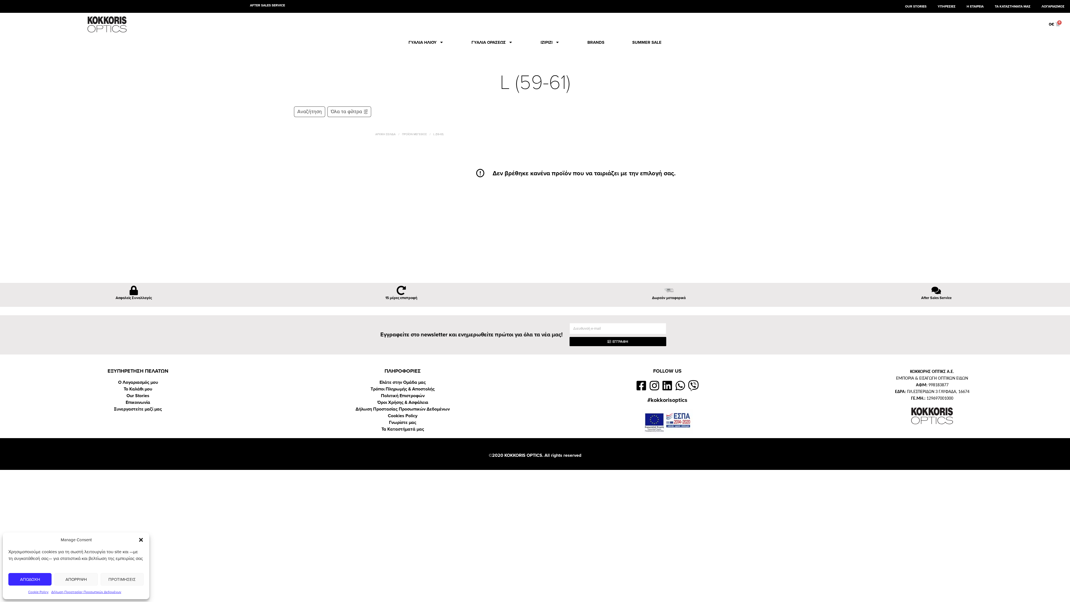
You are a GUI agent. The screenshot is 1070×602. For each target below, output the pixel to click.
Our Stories (138, 396)
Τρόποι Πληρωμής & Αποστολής (403, 389)
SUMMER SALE (647, 42)
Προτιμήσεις (122, 579)
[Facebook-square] (641, 385)
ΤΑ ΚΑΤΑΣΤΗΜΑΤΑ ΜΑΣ (1012, 6)
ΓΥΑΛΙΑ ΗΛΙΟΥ (422, 42)
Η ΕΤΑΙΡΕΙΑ (975, 6)
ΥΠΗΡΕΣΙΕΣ (946, 6)
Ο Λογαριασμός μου (138, 382)
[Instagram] (654, 385)
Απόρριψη (76, 579)
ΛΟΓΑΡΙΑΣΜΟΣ (1053, 6)
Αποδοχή (30, 579)
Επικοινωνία (138, 402)
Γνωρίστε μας (402, 422)
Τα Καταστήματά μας (402, 429)
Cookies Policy (402, 416)
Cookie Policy (38, 592)
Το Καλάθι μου (138, 389)
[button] (141, 540)
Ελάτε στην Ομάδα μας (403, 382)
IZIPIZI (547, 42)
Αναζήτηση (309, 112)
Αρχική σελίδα (385, 134)
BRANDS (595, 42)
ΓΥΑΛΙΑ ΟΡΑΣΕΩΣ (488, 42)
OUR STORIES (915, 6)
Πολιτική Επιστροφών (403, 396)
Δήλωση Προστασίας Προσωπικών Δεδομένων (86, 592)
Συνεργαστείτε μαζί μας (138, 409)
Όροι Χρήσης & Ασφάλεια (402, 402)
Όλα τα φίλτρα (346, 112)
